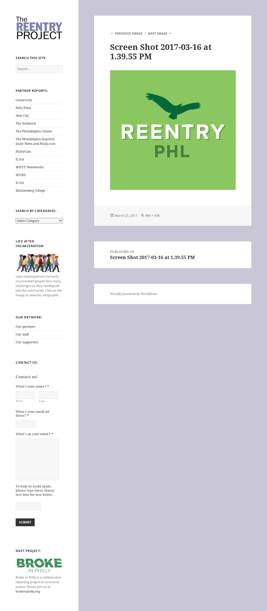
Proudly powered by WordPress (133, 294)
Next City (22, 115)
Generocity (24, 100)
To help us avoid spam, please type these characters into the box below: (35, 490)
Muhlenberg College (30, 190)
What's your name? (32, 386)
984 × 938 (152, 215)
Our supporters (27, 342)
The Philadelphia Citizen (34, 131)
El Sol (20, 159)
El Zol (20, 183)
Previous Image (128, 33)
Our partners (25, 326)
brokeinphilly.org (28, 591)
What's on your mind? (34, 434)
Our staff (22, 334)
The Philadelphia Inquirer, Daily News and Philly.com (35, 141)
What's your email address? (33, 414)
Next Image (157, 33)
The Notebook (26, 123)
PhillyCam (23, 151)
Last (42, 401)
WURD (21, 175)
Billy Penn (23, 108)
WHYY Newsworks (30, 167)
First (19, 401)
